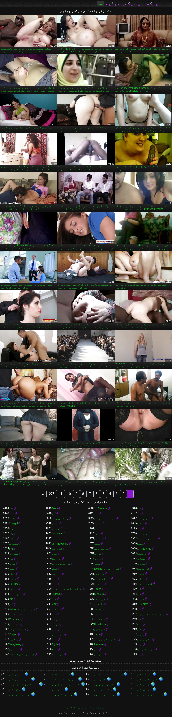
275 (52, 494)
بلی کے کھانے (102, 578)
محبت (54, 649)
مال (139, 528)
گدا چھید (99, 619)
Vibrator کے (143, 604)
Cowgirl (13, 523)
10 (69, 494)
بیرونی (141, 563)
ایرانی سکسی (144, 674)
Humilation (100, 624)
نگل (96, 614)
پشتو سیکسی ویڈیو (20, 679)
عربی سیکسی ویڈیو (148, 679)
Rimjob (13, 634)
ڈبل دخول (99, 629)
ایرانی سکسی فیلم (62, 694)
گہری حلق (57, 548)
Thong (98, 589)
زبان (54, 583)
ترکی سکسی (15, 689)
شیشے (97, 634)
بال (11, 558)
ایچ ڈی (13, 518)
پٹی (11, 533)
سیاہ (97, 563)
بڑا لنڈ (56, 558)
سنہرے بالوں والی (105, 518)
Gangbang (15, 644)
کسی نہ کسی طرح (146, 649)
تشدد (140, 624)
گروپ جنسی (100, 599)
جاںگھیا (142, 553)
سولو (12, 563)
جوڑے (12, 573)
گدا (96, 513)
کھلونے (13, 543)
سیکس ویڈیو (144, 684)
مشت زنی (13, 553)
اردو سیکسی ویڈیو (105, 684)
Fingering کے (144, 548)
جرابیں (98, 538)
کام (139, 508)
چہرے (54, 553)
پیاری (55, 528)
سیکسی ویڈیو (16, 674)
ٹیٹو (54, 568)
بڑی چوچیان (144, 518)
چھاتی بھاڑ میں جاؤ (106, 639)
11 (61, 494)
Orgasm (56, 594)
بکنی (140, 629)
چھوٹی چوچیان (60, 518)
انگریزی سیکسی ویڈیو (65, 679)
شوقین (140, 573)
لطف (139, 589)
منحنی (12, 578)
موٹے (140, 644)
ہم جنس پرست (101, 548)
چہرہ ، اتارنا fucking (22, 609)
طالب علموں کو (17, 629)
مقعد (97, 543)
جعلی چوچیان (144, 639)
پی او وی (99, 573)
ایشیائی (142, 558)
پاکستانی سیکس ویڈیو (150, 694)
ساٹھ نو (99, 604)
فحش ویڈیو (100, 679)
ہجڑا (54, 639)
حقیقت (98, 609)
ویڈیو (98, 523)
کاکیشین (99, 583)
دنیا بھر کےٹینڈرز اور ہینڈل (67, 589)
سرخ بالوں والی (61, 563)
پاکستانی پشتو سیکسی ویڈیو (24, 684)
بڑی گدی (99, 654)
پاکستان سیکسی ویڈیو (131, 3)
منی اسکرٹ (58, 654)
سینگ (140, 543)
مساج (54, 629)
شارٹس (140, 599)
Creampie (14, 619)
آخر (54, 513)
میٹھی (12, 538)
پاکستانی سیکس (103, 689)
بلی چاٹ (13, 528)
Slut (11, 548)
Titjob (55, 644)
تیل (139, 609)
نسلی (12, 568)
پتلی (54, 578)
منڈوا (140, 523)
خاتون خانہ (16, 594)
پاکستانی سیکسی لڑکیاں (66, 684)
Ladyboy (99, 644)
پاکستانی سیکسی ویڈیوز (108, 674)
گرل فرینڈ (143, 568)
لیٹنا (55, 624)
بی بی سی (57, 573)
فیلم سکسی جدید (61, 674)
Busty (55, 508)
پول (139, 654)
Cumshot (57, 533)
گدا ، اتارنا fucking (106, 568)
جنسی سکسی (58, 689)
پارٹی (140, 634)
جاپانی (141, 578)
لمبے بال (14, 614)
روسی (54, 619)
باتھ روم (14, 649)
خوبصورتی (143, 533)
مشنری (55, 523)
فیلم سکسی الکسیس (105, 694)
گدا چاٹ (56, 609)
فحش (139, 619)
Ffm (11, 599)
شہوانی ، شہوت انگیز (21, 654)
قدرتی (98, 553)
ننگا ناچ (14, 624)
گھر (11, 604)
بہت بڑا (13, 639)
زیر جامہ (57, 538)
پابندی (13, 589)
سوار (12, 513)
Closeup (99, 594)
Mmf (54, 604)
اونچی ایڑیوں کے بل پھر (151, 614)
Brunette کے (100, 508)
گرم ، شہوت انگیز (147, 538)
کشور (97, 533)
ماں (96, 528)
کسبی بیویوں (144, 583)
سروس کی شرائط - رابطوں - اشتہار (86, 707)
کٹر (11, 508)
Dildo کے (14, 583)
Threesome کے (60, 543)
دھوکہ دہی (58, 634)
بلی (139, 513)
